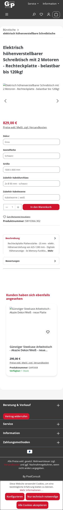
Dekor (6, 135)
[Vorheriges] (5, 101)
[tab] (31, 244)
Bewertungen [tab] (13, 261)
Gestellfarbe (9, 149)
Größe (6, 163)
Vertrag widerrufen (16, 416)
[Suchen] (34, 14)
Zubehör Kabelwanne (14, 191)
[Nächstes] (57, 101)
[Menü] (6, 14)
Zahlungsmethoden (16, 442)
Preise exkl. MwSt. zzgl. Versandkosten (25, 127)
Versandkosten (12, 464)
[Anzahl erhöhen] (18, 207)
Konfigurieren (15, 496)
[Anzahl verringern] (7, 207)
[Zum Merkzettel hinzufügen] (48, 332)
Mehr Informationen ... (31, 490)
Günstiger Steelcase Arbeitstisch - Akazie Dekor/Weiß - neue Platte (31, 348)
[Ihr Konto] (48, 14)
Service (8, 424)
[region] (31, 100)
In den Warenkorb (41, 207)
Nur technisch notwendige (42, 496)
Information (50, 3)
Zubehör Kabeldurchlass (15, 177)
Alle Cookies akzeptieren (32, 505)
